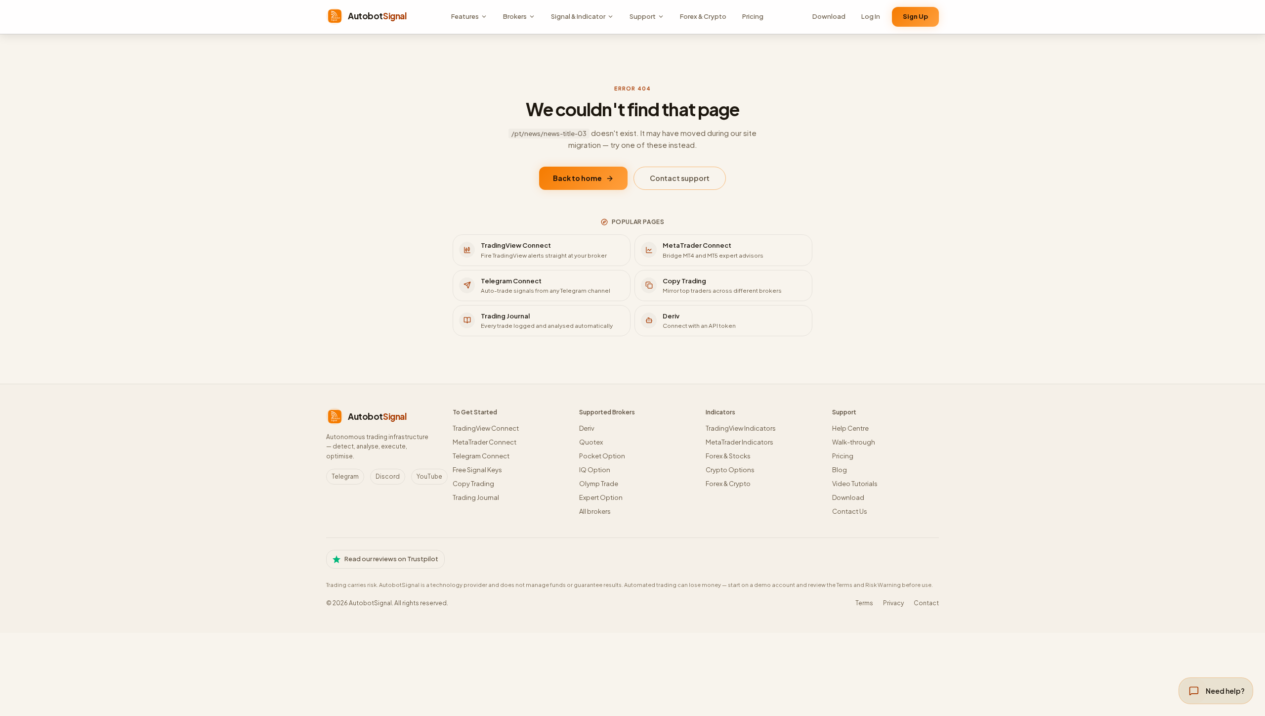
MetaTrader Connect (484, 442)
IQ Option (594, 470)
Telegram (345, 476)
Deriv (586, 428)
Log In (870, 16)
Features (465, 16)
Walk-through (853, 442)
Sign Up (915, 16)
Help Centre (850, 428)
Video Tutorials (855, 484)
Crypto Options (730, 470)
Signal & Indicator (578, 16)
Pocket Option (602, 456)
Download (828, 16)
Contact (926, 603)
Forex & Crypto (703, 16)
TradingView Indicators (741, 428)
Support (643, 16)
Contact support (680, 178)
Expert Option (601, 497)
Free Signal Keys (477, 470)
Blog (839, 470)
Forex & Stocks (728, 456)
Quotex (591, 442)
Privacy (893, 603)
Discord (388, 476)
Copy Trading (473, 484)
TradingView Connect (486, 428)
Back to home (577, 178)
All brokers (595, 511)
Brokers (515, 16)
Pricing (752, 16)
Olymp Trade (598, 484)
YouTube (429, 476)
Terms (864, 603)
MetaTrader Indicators (739, 442)
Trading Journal (476, 497)
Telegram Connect (481, 456)
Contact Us (849, 511)
